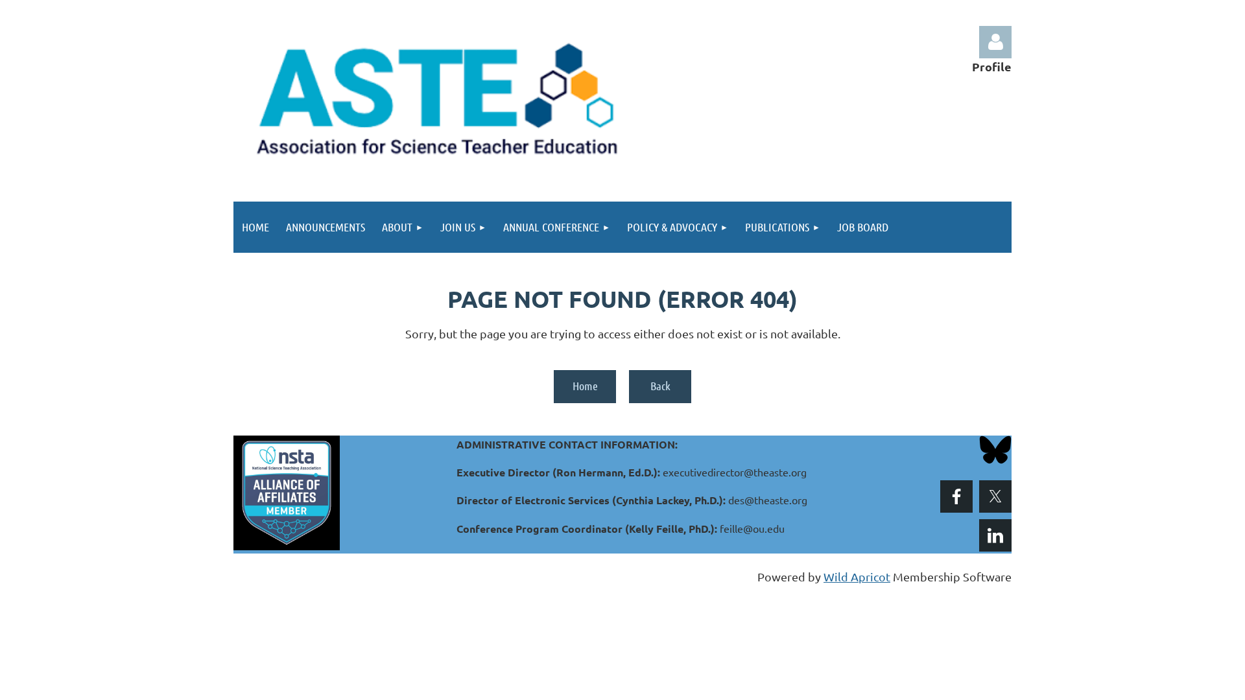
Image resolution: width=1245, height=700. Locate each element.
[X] (995, 496)
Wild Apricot (857, 576)
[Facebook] (956, 496)
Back (660, 386)
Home (585, 386)
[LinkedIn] (995, 535)
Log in (995, 42)
